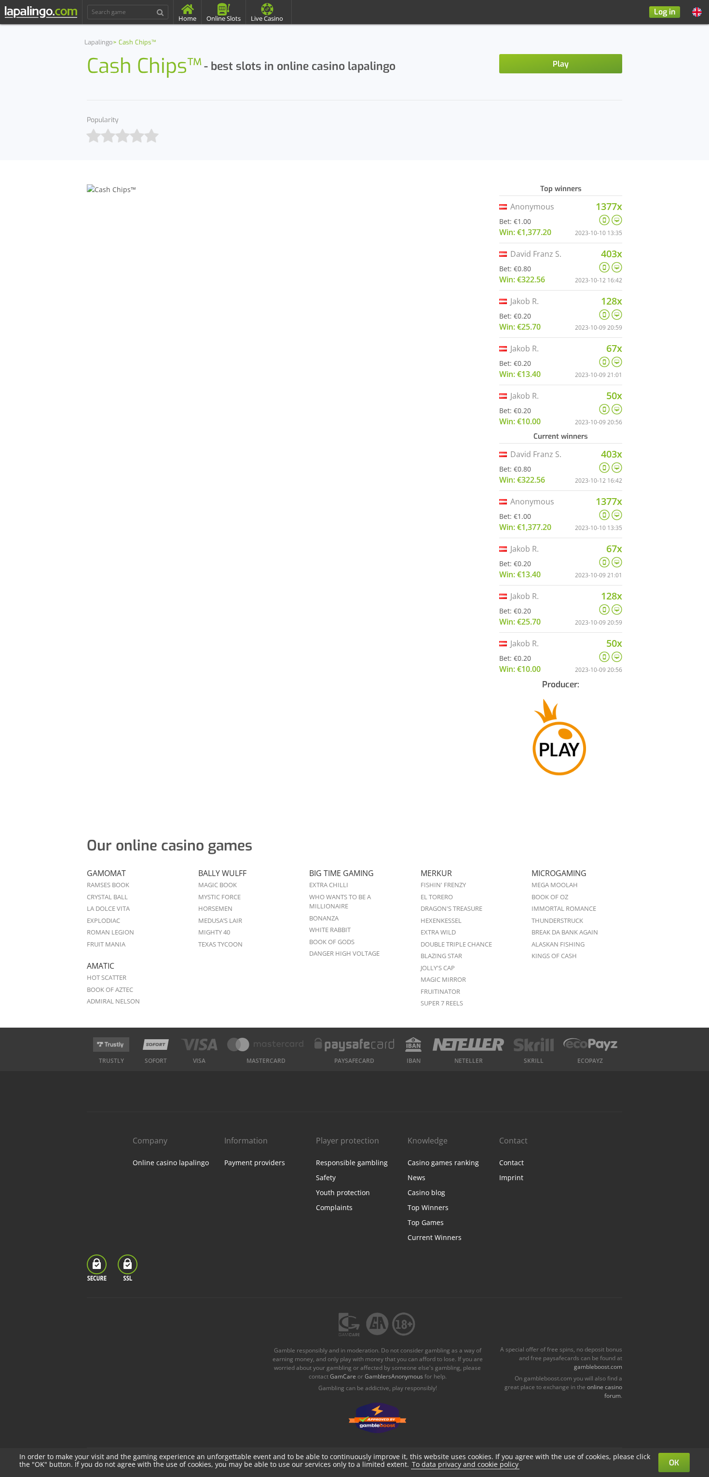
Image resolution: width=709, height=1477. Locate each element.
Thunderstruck (557, 920)
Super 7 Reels (442, 1003)
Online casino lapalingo (171, 1162)
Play (561, 64)
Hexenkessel (441, 920)
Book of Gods (331, 941)
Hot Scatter (106, 977)
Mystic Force (219, 896)
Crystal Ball (107, 896)
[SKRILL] (533, 1044)
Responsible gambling (352, 1162)
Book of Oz (550, 896)
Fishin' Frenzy (443, 884)
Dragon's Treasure (451, 908)
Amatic (100, 966)
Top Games (426, 1222)
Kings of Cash (554, 955)
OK (674, 1463)
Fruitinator (440, 991)
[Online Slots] (560, 744)
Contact (511, 1162)
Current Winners (435, 1237)
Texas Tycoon (220, 944)
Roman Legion (110, 932)
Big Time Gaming (341, 873)
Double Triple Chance (456, 944)
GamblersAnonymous (394, 1376)
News (416, 1177)
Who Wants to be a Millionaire (340, 901)
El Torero (437, 896)
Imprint (511, 1177)
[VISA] (199, 1044)
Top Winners (428, 1207)
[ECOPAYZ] (590, 1044)
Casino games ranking (443, 1162)
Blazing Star (441, 955)
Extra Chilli (328, 884)
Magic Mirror (443, 979)
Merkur (436, 873)
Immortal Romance (564, 908)
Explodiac (103, 920)
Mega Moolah (555, 884)
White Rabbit (330, 929)
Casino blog (426, 1192)
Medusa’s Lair (220, 920)
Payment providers (254, 1162)
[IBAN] (413, 1044)
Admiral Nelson (113, 1001)
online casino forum (604, 1391)
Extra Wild (438, 932)
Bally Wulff (222, 873)
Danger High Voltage (344, 953)
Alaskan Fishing (558, 944)
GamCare (343, 1376)
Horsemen (215, 908)
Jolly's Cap (438, 967)
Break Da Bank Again (565, 932)
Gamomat (106, 873)
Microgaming (559, 873)
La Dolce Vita (108, 908)
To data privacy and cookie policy (465, 1464)
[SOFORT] (155, 1044)
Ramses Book (108, 884)
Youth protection (343, 1192)
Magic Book (217, 884)
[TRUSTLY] (111, 1044)
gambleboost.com (598, 1367)
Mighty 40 (214, 932)
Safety (326, 1177)
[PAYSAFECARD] (354, 1044)
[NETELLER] (468, 1044)
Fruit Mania (106, 944)
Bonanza (324, 918)
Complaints (334, 1207)
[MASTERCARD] (266, 1044)
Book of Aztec (110, 989)
